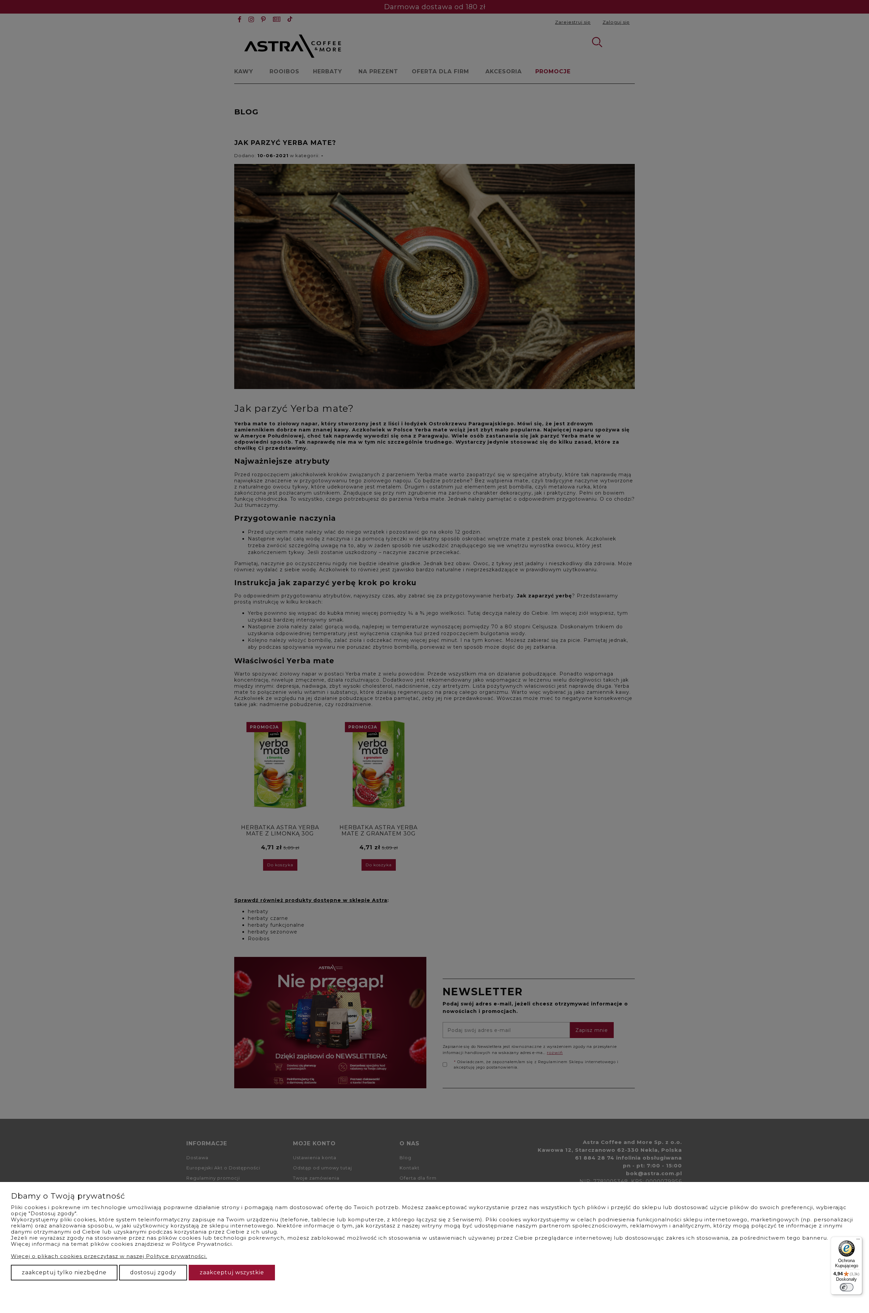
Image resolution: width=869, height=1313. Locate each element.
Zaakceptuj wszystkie (232, 1272)
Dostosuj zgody (153, 1272)
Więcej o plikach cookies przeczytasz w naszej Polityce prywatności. (109, 1256)
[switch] (846, 1287)
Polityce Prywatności (202, 1244)
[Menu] (858, 1241)
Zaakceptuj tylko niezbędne (64, 1272)
